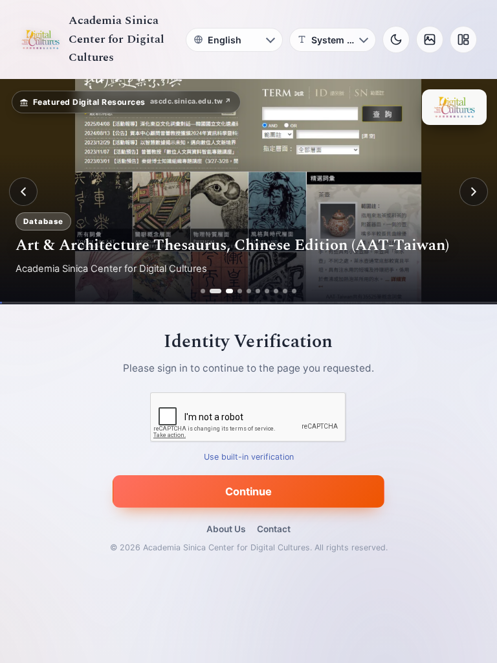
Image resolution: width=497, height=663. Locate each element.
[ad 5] (249, 291)
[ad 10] (294, 291)
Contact (274, 529)
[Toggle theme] (396, 39)
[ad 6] (258, 291)
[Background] (429, 39)
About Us (225, 529)
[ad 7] (267, 291)
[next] (473, 191)
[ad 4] (239, 291)
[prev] (23, 191)
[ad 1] (203, 291)
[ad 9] (285, 291)
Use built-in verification (249, 457)
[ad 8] (276, 291)
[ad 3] (226, 291)
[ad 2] (212, 291)
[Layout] (463, 39)
